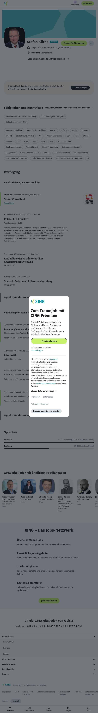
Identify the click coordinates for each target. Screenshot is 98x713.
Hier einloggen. (37, 350)
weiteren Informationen (46, 383)
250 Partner (53, 359)
